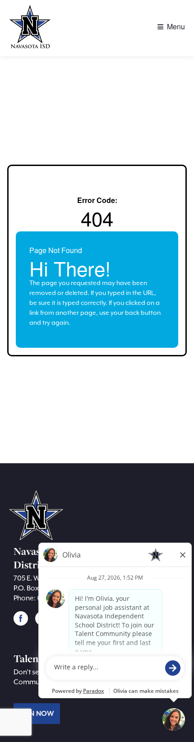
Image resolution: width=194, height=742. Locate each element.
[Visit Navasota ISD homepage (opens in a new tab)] (31, 29)
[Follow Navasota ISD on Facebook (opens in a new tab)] (21, 618)
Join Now (37, 714)
